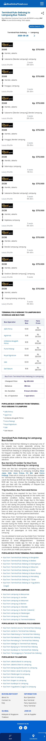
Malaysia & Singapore (10, 714)
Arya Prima (18, 473)
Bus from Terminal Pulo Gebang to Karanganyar (22, 564)
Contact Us (6, 700)
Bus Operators (29, 697)
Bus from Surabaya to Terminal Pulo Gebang (20, 650)
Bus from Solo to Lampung (13, 677)
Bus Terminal (29, 700)
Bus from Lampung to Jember (15, 597)
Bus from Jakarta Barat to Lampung (17, 661)
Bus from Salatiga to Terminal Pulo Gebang (20, 644)
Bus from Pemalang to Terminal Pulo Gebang (21, 640)
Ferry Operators (30, 703)
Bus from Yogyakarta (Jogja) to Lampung (19, 687)
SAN (5, 362)
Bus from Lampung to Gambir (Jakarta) (18, 610)
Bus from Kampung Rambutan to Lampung (20, 668)
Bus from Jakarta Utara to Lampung (17, 665)
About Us (5, 697)
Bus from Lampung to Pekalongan (16, 613)
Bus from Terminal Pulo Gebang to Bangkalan (21, 557)
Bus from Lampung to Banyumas (16, 594)
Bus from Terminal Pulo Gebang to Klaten (19, 570)
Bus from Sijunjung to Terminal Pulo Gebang (20, 647)
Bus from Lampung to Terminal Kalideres (19, 619)
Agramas (7, 335)
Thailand (5, 717)
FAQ (3, 703)
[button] (10, 737)
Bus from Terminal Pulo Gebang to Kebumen (20, 567)
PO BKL (29, 473)
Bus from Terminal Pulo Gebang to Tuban (19, 579)
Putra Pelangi (9, 349)
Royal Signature (10, 355)
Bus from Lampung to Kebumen (15, 600)
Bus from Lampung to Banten (14, 604)
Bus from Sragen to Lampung (14, 680)
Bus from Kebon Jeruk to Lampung (16, 671)
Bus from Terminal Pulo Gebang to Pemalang (21, 576)
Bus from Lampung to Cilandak (15, 607)
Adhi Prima (8, 329)
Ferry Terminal (29, 706)
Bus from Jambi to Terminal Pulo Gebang (19, 631)
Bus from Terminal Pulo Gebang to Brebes (19, 561)
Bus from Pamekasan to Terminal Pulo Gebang (21, 637)
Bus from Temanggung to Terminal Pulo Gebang (22, 653)
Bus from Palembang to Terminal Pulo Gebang (21, 634)
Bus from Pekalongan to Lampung (16, 674)
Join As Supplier (30, 714)
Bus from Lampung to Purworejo (15, 616)
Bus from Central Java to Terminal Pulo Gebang (22, 628)
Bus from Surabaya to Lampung (15, 683)
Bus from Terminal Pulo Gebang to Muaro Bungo (22, 573)
